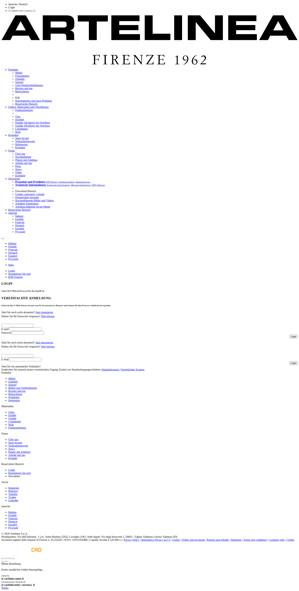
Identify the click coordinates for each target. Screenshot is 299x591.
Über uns (13, 439)
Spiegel (12, 384)
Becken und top (17, 391)
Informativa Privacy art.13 (155, 539)
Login (11, 469)
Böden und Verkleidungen (22, 387)
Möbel (11, 378)
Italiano (12, 512)
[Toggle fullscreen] (9, 558)
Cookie (176, 539)
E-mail (5, 329)
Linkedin (13, 500)
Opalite (12, 418)
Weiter (4, 588)
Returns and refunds (218, 539)
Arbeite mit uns (16, 455)
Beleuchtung (15, 394)
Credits (290, 539)
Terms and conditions (255, 539)
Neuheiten (14, 397)
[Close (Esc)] (2, 558)
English (12, 515)
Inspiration (14, 400)
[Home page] (149, 63)
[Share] (6, 558)
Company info (276, 539)
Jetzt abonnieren (44, 312)
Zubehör (13, 381)
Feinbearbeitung (17, 427)
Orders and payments (193, 539)
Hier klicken (48, 316)
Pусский (13, 527)
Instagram (13, 487)
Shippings (236, 539)
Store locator (15, 442)
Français (12, 518)
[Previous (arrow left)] (2, 561)
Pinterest (13, 491)
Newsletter (14, 476)
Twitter (12, 497)
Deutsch (12, 521)
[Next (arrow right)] (6, 561)
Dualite (12, 415)
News (11, 448)
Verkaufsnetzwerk (18, 445)
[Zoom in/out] (13, 558)
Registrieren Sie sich (19, 473)
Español (12, 524)
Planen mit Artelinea (19, 451)
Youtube (12, 494)
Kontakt (12, 458)
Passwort (6, 332)
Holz (11, 424)
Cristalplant (14, 421)
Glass (11, 412)
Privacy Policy (131, 539)
